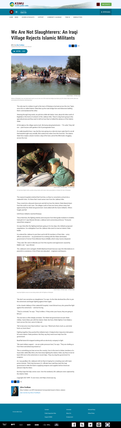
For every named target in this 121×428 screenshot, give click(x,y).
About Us (68, 413)
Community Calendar (54, 17)
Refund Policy (91, 409)
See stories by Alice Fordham (30, 393)
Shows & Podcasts (28, 17)
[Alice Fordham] (15, 391)
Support (41, 17)
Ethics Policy (91, 413)
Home (11, 17)
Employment (69, 417)
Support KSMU (48, 417)
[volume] (16, 12)
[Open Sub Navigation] (19, 17)
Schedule (68, 409)
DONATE (107, 4)
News (16, 17)
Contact (47, 409)
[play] (11, 12)
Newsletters (77, 17)
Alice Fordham (20, 45)
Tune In (67, 17)
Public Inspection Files (50, 413)
